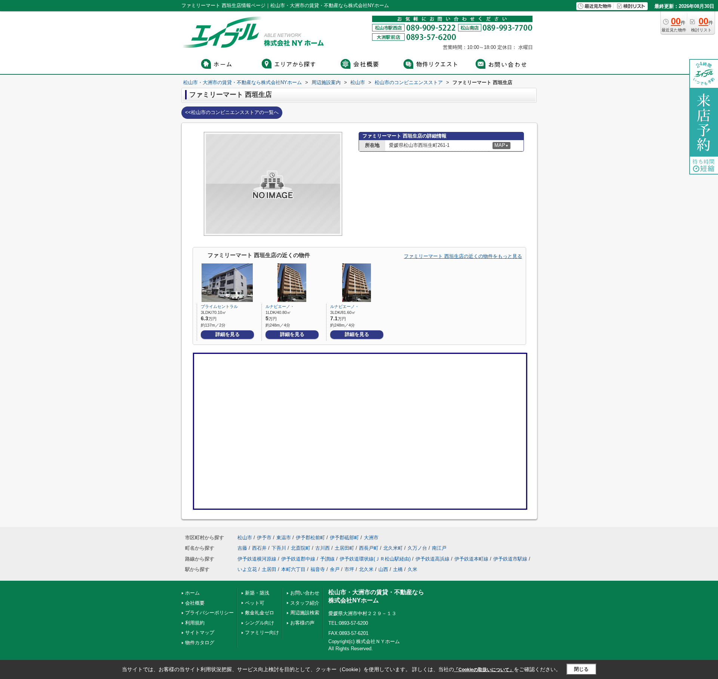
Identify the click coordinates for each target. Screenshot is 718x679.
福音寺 (317, 569)
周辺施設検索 (304, 612)
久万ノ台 (417, 548)
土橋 (398, 569)
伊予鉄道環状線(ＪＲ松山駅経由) (375, 559)
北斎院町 (300, 548)
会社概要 (195, 603)
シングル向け (259, 623)
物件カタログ (199, 642)
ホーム (192, 593)
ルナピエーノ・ (280, 306)
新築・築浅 (257, 593)
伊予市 (264, 537)
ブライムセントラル (219, 306)
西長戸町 (368, 548)
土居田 (269, 569)
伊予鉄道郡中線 (298, 559)
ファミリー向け (262, 632)
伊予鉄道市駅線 (510, 559)
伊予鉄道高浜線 (432, 559)
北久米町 (393, 548)
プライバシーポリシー (209, 612)
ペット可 (254, 603)
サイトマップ (199, 632)
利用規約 (195, 623)
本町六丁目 (293, 569)
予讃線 (327, 559)
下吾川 (278, 548)
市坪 (349, 569)
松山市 (244, 537)
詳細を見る (227, 334)
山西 (383, 569)
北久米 (366, 569)
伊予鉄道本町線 (471, 559)
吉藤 (242, 548)
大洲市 (371, 537)
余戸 (335, 569)
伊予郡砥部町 (344, 537)
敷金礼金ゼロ (259, 612)
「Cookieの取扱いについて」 (484, 669)
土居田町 (344, 548)
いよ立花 (247, 569)
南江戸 (439, 548)
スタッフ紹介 (304, 603)
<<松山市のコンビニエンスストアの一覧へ (232, 112)
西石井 (259, 548)
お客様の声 (302, 623)
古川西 (322, 548)
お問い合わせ (304, 593)
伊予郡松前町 (310, 537)
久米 (412, 569)
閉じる (581, 669)
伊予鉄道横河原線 (256, 559)
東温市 (283, 537)
